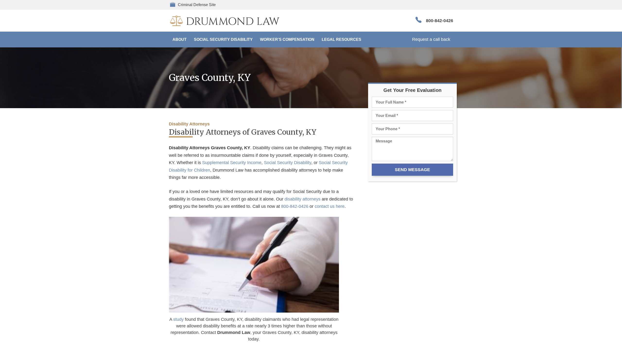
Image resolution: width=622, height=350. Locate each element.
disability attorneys (302, 199)
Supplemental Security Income (231, 162)
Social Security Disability (223, 39)
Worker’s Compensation (287, 39)
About (180, 39)
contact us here (330, 206)
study (178, 319)
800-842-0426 (439, 20)
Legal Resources (341, 39)
